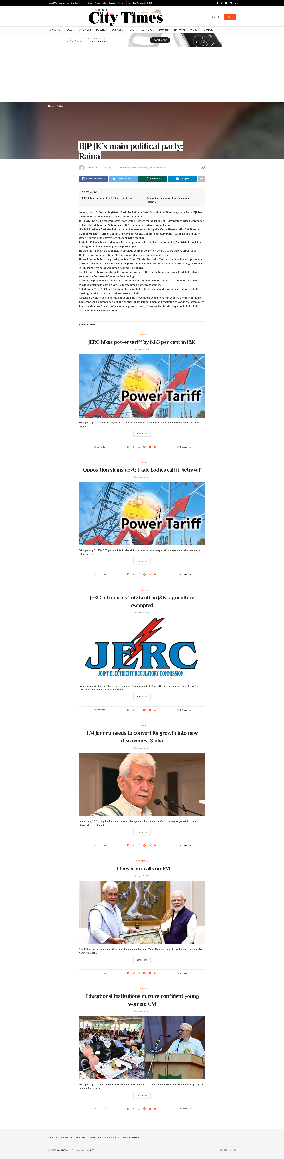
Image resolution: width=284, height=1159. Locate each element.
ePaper (208, 29)
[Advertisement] (142, 77)
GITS (91, 1150)
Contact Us (64, 3)
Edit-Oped (148, 29)
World (194, 29)
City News (85, 29)
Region (69, 29)
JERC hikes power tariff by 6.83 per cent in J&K (107, 198)
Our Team (75, 3)
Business (117, 29)
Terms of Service (116, 3)
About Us (52, 3)
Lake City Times (62, 1150)
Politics (101, 29)
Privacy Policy (101, 3)
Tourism (164, 29)
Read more (142, 434)
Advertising (87, 3)
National (179, 29)
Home (51, 106)
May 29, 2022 (111, 167)
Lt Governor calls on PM (142, 868)
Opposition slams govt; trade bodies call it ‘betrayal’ (142, 469)
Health (132, 29)
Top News (54, 29)
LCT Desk (94, 167)
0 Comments (185, 447)
